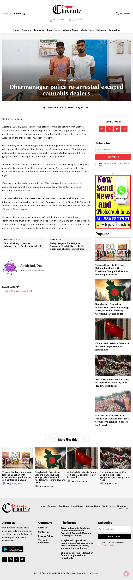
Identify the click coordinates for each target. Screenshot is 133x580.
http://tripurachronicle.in (32, 270)
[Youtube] (22, 559)
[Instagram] (10, 559)
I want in (111, 157)
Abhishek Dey (55, 107)
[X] (109, 129)
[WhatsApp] (124, 129)
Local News (66, 80)
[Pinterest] (117, 129)
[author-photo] (4, 483)
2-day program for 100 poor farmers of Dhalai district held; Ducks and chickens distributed (67, 246)
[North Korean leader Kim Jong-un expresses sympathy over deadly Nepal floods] (113, 365)
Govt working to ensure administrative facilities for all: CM (23, 245)
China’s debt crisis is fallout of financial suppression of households (112, 346)
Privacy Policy (108, 545)
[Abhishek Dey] (10, 268)
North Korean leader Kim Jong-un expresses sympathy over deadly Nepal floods (112, 382)
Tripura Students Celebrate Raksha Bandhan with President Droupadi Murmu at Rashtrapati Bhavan (111, 269)
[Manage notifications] (126, 573)
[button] (19, 13)
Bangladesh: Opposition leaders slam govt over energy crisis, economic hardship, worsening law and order (112, 309)
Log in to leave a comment (18, 291)
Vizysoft (95, 573)
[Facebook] (102, 129)
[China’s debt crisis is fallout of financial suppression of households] (113, 329)
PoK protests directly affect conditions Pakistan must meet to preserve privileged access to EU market (112, 420)
